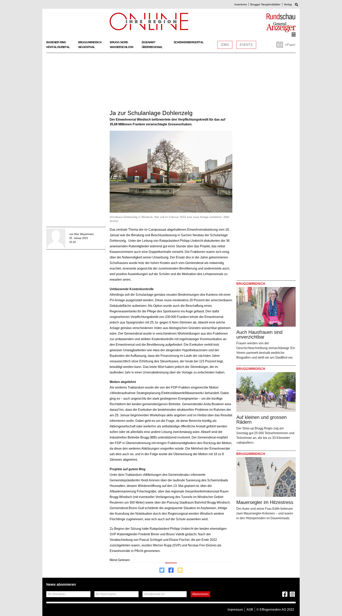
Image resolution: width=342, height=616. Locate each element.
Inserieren (240, 4)
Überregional (152, 47)
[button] (294, 34)
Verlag (288, 4)
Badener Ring (56, 42)
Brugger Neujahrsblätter (265, 4)
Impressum (235, 609)
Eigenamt (148, 42)
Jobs (225, 44)
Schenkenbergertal (189, 42)
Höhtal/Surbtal (58, 47)
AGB (249, 609)
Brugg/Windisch (90, 42)
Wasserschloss (121, 47)
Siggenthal (86, 47)
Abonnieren (200, 594)
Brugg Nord (119, 42)
